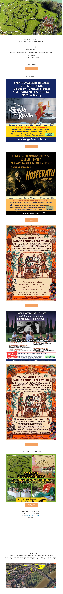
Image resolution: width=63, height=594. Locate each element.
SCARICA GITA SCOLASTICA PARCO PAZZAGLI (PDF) (31, 68)
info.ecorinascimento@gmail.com (32, 515)
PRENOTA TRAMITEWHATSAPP (31, 147)
